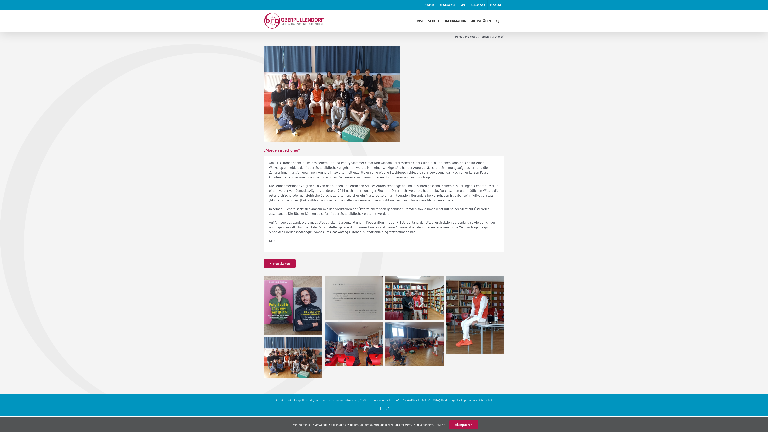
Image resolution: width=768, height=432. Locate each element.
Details (439, 425)
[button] (497, 21)
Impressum (468, 400)
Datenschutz (486, 400)
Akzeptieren (464, 425)
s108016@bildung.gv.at (443, 400)
